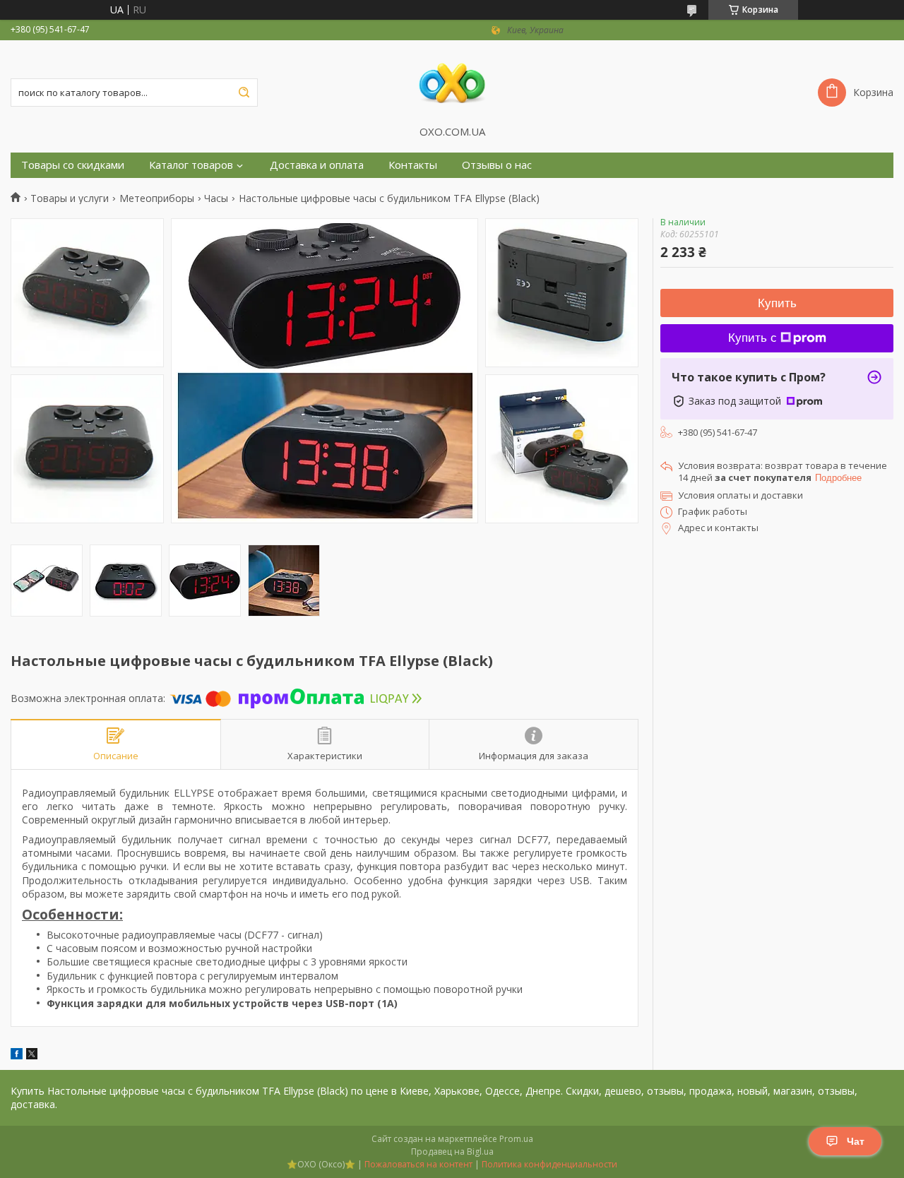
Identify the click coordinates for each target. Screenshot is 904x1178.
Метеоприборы (156, 198)
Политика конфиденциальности (549, 1164)
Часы (216, 198)
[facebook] (17, 1055)
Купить (777, 303)
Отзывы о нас (497, 165)
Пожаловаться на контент (418, 1164)
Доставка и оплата (317, 165)
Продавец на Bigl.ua (452, 1152)
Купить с (752, 338)
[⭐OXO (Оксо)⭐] (452, 82)
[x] (31, 1055)
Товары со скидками (72, 165)
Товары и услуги (69, 198)
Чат (855, 1141)
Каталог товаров (191, 165)
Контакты (412, 165)
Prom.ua (516, 1139)
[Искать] (244, 92)
